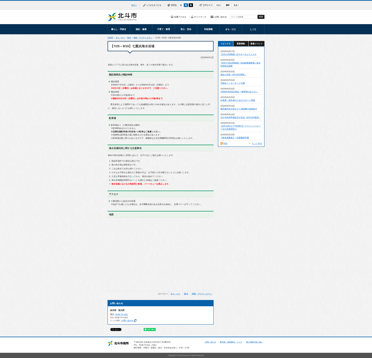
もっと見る (257, 143)
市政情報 (208, 29)
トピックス (225, 43)
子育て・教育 (163, 29)
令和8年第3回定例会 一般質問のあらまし (239, 92)
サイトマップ (200, 17)
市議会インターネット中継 (232, 83)
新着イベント (257, 43)
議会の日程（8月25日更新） (233, 74)
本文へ (134, 5)
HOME (110, 38)
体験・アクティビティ (142, 38)
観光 (129, 38)
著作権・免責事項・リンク (231, 342)
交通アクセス (180, 17)
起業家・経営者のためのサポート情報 (237, 100)
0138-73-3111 (121, 314)
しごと (253, 29)
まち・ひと (230, 29)
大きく (236, 5)
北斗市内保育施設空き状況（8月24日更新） (240, 117)
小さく (219, 5)
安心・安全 (185, 29)
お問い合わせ (220, 17)
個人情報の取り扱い (254, 342)
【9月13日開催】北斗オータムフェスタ (238, 54)
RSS (225, 143)
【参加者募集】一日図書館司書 (234, 137)
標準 (228, 5)
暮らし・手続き (118, 29)
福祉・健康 (141, 29)
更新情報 (241, 43)
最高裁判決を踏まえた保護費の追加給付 (238, 109)
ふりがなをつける (153, 5)
